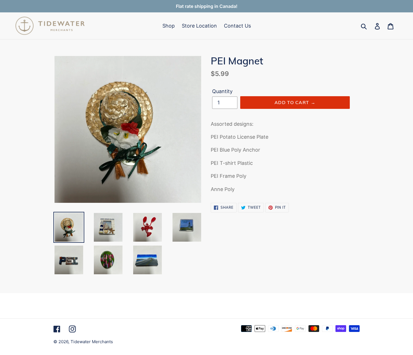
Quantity (222, 91)
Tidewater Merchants (92, 341)
